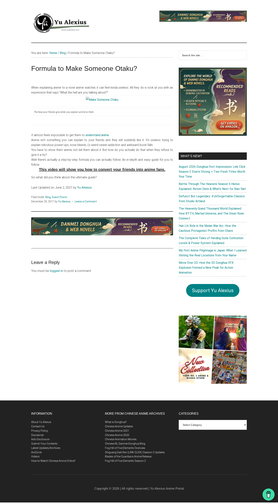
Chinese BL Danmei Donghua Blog (125, 443)
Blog (48, 197)
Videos (35, 456)
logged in (56, 271)
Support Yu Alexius (213, 290)
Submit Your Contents (44, 443)
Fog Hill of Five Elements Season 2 (125, 460)
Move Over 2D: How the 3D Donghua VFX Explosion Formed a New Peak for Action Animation (206, 267)
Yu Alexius (84, 187)
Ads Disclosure (40, 439)
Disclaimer (37, 435)
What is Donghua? (116, 422)
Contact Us (37, 426)
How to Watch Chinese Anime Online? (53, 460)
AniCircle (36, 452)
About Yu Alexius (41, 422)
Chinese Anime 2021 (117, 430)
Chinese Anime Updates (119, 426)
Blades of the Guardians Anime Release (128, 456)
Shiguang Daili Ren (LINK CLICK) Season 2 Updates (135, 452)
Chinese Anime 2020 (117, 435)
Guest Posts (59, 197)
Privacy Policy (39, 430)
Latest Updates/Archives (45, 447)
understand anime (97, 135)
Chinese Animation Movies (121, 439)
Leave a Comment (86, 201)
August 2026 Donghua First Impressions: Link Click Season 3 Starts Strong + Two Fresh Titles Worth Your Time (212, 171)
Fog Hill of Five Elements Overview (125, 447)
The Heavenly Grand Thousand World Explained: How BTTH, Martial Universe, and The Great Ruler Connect (211, 213)
